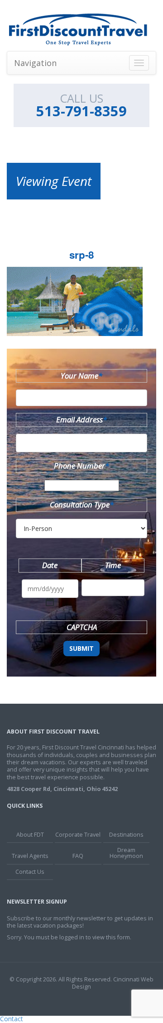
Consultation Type (82, 504)
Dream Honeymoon (126, 853)
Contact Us (29, 872)
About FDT (30, 834)
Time (113, 565)
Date (50, 565)
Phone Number (81, 465)
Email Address (81, 419)
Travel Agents (30, 856)
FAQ (77, 856)
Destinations (126, 834)
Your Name (81, 375)
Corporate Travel (78, 834)
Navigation (35, 62)
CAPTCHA (82, 627)
